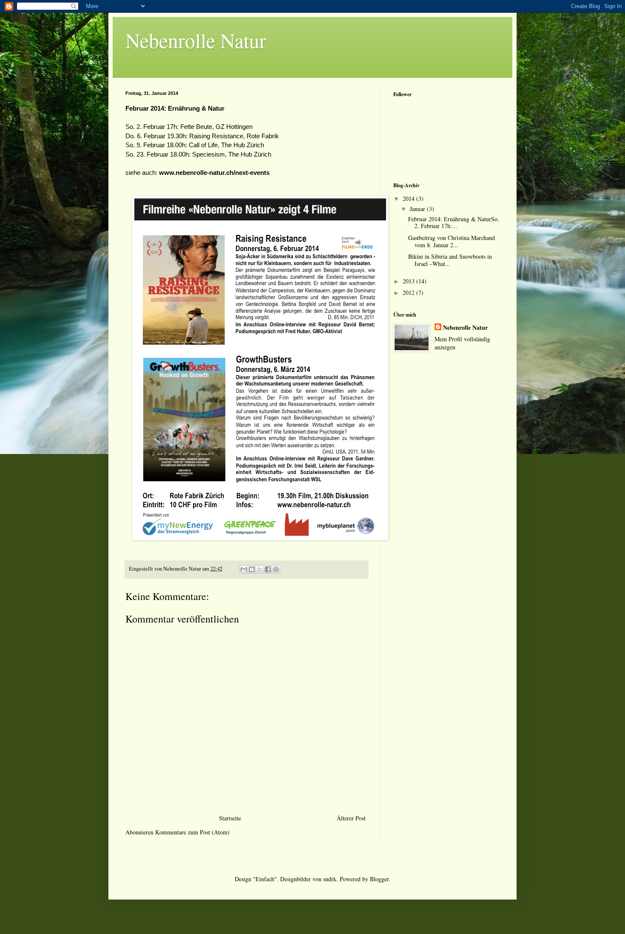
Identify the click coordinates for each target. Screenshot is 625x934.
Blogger (379, 879)
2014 (409, 198)
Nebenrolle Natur (195, 40)
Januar (418, 209)
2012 (409, 292)
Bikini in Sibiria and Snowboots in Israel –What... (450, 260)
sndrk (329, 879)
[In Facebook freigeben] (268, 569)
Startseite (230, 818)
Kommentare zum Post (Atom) (192, 832)
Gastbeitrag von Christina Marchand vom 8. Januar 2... (451, 241)
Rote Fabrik (263, 136)
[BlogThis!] (251, 569)
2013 (409, 281)
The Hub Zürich (242, 145)
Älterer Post (351, 818)
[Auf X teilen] (260, 569)
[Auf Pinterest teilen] (276, 569)
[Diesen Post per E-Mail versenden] (243, 569)
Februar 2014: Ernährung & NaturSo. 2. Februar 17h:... (453, 222)
